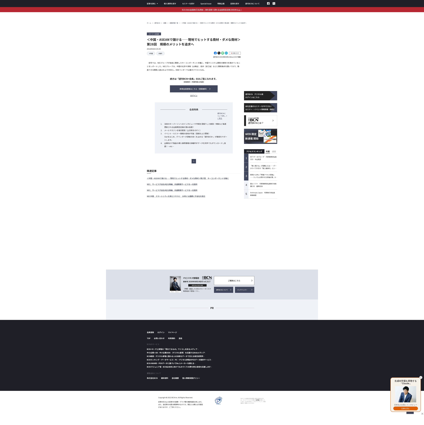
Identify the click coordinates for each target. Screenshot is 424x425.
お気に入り (235, 53)
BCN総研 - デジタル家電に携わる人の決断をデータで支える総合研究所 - (175, 356)
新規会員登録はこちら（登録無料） (194, 89)
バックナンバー (242, 290)
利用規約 (171, 338)
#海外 (160, 53)
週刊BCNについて (252, 3)
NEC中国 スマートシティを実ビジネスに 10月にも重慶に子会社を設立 (176, 196)
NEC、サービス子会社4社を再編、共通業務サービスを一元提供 (172, 184)
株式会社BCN (152, 378)
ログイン (161, 332)
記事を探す (234, 3)
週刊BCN (157, 23)
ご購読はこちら (234, 280)
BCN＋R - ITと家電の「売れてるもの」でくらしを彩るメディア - (172, 349)
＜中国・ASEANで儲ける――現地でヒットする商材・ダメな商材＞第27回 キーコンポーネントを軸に (188, 178)
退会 (180, 338)
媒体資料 (164, 378)
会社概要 (175, 378)
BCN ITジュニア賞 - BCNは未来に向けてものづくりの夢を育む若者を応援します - (179, 366)
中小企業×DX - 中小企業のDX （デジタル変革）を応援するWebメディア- (176, 352)
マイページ (172, 332)
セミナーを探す (188, 3)
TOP (148, 338)
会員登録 (150, 332)
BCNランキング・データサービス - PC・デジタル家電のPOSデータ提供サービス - (179, 359)
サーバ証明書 (256, 400)
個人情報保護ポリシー (191, 378)
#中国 (151, 53)
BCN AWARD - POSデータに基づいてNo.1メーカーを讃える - (171, 363)
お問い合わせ (159, 338)
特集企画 (220, 3)
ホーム (149, 23)
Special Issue (206, 3)
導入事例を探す (170, 3)
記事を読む (151, 3)
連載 (164, 23)
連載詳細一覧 (174, 23)
